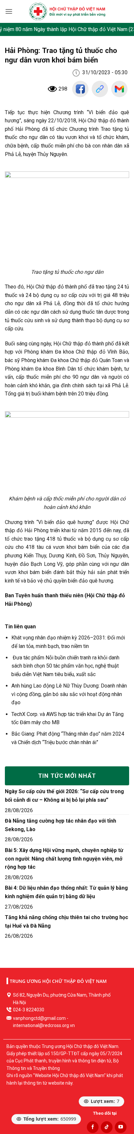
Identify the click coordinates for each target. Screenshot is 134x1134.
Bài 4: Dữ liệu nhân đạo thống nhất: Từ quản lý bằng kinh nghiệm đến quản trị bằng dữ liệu (66, 892)
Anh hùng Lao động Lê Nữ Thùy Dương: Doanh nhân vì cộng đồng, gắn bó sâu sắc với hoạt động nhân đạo (69, 694)
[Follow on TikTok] (107, 1127)
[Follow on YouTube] (121, 1127)
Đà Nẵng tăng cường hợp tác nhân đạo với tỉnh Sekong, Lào (60, 825)
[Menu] (9, 11)
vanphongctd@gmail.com (39, 1018)
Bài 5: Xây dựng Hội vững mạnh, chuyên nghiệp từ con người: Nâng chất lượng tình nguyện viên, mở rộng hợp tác (64, 858)
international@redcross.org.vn (44, 1025)
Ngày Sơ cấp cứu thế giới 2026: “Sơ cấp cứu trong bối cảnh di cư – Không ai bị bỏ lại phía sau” (64, 795)
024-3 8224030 (28, 1009)
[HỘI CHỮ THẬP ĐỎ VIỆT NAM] (67, 11)
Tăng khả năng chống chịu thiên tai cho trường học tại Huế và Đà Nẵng (66, 921)
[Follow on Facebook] (93, 1127)
